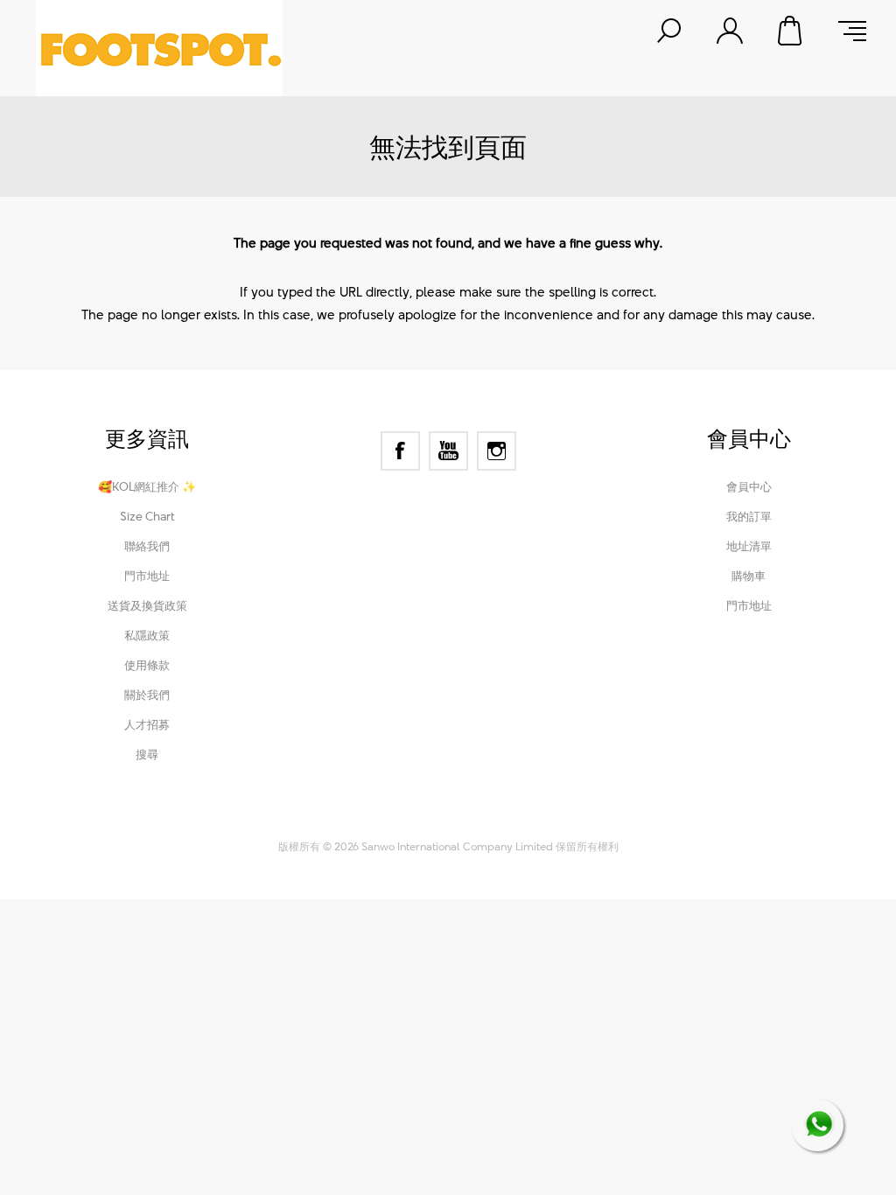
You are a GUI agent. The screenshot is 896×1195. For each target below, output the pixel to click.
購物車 (791, 30)
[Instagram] (496, 451)
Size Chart (147, 516)
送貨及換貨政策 (147, 605)
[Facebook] (400, 451)
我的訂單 (749, 516)
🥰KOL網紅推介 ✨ (147, 486)
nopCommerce (379, 822)
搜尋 (147, 754)
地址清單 (749, 546)
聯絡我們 (147, 546)
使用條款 (147, 665)
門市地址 (147, 575)
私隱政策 (147, 635)
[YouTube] (448, 451)
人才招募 (147, 724)
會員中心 (749, 486)
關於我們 (147, 694)
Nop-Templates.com (565, 822)
